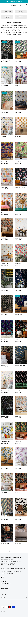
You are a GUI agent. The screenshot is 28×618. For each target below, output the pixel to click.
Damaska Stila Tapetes (21, 12)
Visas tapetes (4, 588)
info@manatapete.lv (10, 563)
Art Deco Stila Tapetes (7, 12)
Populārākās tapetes (6, 583)
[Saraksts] (26, 38)
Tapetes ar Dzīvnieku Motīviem (7, 16)
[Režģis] (24, 38)
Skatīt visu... (20, 16)
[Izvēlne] (1, 5)
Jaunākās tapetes (5, 586)
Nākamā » (16, 551)
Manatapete (6, 611)
